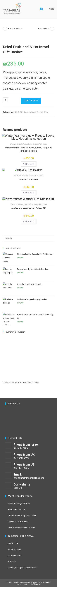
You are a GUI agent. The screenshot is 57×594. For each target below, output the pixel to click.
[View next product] (52, 29)
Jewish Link (13, 543)
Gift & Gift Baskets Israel (25, 112)
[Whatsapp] (27, 425)
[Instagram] (27, 413)
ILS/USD (23, 382)
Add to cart (31, 101)
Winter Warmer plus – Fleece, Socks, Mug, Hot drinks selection (28, 149)
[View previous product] (5, 29)
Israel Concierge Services (19, 503)
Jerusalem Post (14, 555)
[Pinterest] (19, 425)
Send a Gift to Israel (16, 509)
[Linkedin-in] (10, 425)
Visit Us (18, 487)
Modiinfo (12, 561)
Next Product (43, 29)
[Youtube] (19, 413)
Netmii (47, 582)
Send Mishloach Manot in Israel (21, 528)
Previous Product (15, 29)
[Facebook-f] (10, 413)
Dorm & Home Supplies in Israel (22, 515)
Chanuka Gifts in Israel (18, 144)
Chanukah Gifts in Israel (18, 521)
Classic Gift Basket (28, 179)
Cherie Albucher (34, 584)
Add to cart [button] (28, 164)
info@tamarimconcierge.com (29, 477)
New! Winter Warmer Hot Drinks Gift (28, 208)
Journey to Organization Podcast (22, 567)
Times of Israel (14, 549)
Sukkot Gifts (42, 112)
